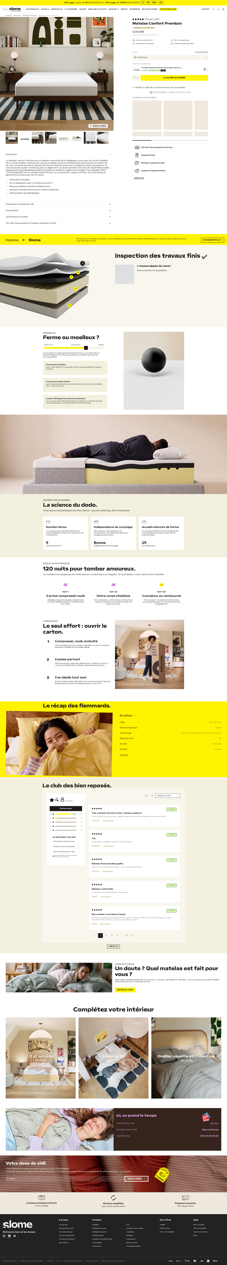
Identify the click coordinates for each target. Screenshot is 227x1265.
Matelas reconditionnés (102, 1239)
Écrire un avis (66, 809)
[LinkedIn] (9, 1236)
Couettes (130, 1232)
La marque (63, 1225)
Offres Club (165, 1228)
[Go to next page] (132, 935)
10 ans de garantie (66, 1235)
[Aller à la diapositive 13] (27, 125)
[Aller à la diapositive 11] (24, 125)
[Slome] (15, 9)
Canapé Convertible (134, 1228)
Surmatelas (56, 9)
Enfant (124, 9)
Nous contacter (210, 1130)
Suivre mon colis (200, 1232)
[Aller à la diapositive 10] (22, 125)
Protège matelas (133, 1246)
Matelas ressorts (99, 1232)
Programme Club (66, 1228)
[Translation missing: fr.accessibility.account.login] (218, 9)
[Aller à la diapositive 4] (12, 125)
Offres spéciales (168, 9)
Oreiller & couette (97, 9)
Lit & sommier (70, 9)
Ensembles (135, 9)
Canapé (82, 9)
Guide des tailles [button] (201, 52)
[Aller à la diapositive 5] (14, 125)
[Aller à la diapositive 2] (9, 125)
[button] (214, 9)
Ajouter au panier (174, 78)
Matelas (45, 9)
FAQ (195, 1235)
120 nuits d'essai (65, 1232)
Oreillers (129, 1235)
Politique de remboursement (112, 1261)
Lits (127, 1225)
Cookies (50, 1261)
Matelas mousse (29, 15)
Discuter (214, 1123)
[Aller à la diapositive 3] (198, 140)
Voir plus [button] (139, 178)
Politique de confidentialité (31, 1261)
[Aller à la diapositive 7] (17, 125)
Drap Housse (131, 1243)
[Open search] (146, 796)
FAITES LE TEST (125, 990)
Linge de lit (113, 9)
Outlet (162, 1225)
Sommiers (96, 1246)
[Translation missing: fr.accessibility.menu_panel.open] (5, 9)
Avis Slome (63, 1243)
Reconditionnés (150, 9)
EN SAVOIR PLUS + (212, 240)
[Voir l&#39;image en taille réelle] (57, 74)
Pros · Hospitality (167, 1232)
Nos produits (32, 9)
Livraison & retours (67, 1239)
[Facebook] (14, 1236)
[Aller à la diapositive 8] (19, 125)
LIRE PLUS (113, 946)
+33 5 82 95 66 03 (209, 1136)
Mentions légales (10, 1261)
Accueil (8, 15)
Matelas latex (97, 1235)
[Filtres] (152, 796)
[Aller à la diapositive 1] (7, 125)
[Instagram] (4, 1236)
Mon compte (198, 1225)
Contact (206, 9)
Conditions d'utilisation (73, 1261)
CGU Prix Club (91, 1261)
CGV (59, 1261)
